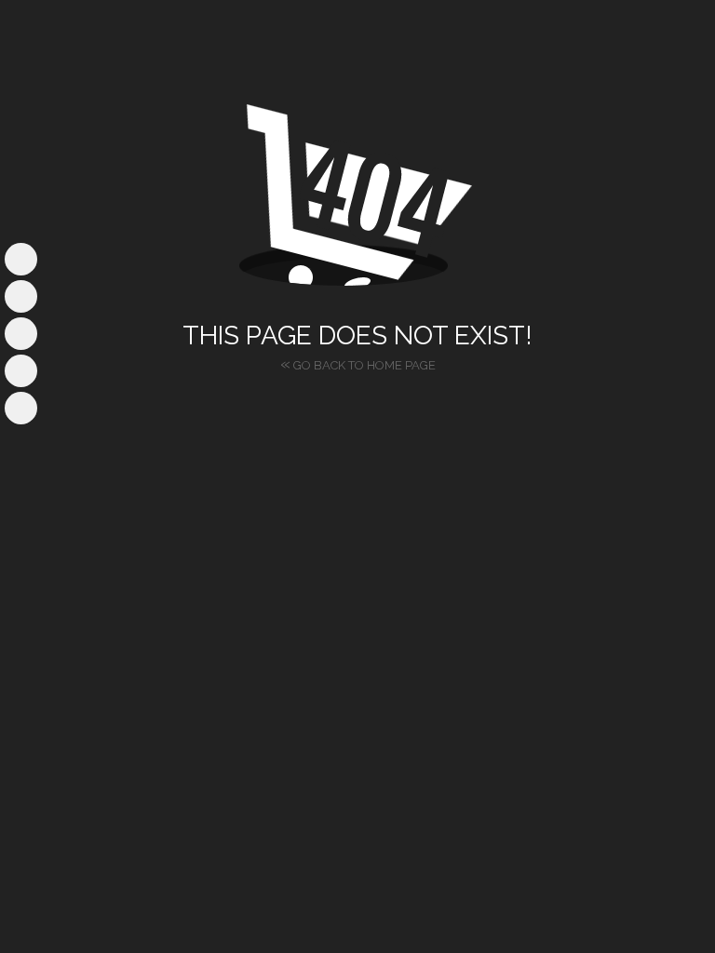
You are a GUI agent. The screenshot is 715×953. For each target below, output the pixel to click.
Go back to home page (358, 363)
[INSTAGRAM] (21, 296)
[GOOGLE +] (21, 408)
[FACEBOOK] (21, 259)
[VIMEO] (21, 371)
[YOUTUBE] (21, 333)
